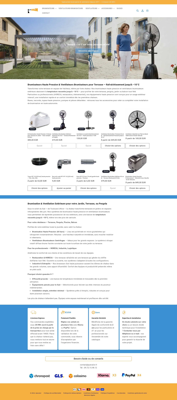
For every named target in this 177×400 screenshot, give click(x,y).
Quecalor (38, 393)
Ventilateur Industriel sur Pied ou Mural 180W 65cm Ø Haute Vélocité (137, 134)
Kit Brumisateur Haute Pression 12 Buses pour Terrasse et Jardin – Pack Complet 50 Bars (39, 135)
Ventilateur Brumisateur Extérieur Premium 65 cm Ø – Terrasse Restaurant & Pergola (64, 135)
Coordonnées (121, 393)
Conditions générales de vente (137, 393)
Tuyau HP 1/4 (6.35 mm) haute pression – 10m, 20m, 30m (39, 177)
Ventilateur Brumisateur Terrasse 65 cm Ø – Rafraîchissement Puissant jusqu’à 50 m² (112, 135)
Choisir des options (113, 146)
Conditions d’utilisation (91, 393)
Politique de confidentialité (52, 393)
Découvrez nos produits (88, 51)
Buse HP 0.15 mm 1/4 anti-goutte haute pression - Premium (88, 177)
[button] (49, 8)
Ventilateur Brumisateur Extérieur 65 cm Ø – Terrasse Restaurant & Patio (112, 177)
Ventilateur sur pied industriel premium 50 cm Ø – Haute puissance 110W (88, 134)
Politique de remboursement (72, 393)
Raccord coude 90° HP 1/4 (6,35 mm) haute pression (62, 177)
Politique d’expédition (108, 393)
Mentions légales (89, 395)
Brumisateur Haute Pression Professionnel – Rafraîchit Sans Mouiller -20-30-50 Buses (137, 178)
